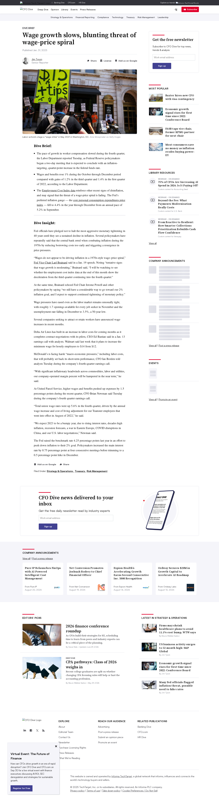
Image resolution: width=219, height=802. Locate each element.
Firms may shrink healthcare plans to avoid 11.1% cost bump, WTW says (177, 629)
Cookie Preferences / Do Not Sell (139, 790)
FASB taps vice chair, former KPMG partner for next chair (180, 132)
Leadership (163, 17)
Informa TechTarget (121, 776)
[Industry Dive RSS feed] (43, 730)
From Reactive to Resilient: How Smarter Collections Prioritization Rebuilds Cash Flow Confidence (177, 227)
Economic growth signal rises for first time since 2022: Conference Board (178, 114)
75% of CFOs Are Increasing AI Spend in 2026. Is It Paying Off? (178, 183)
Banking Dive (59, 2)
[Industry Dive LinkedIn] (25, 730)
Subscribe (192, 9)
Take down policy (111, 790)
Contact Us (64, 737)
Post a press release (169, 345)
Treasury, (80, 471)
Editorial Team (66, 731)
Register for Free (21, 788)
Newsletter (64, 742)
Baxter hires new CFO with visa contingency (179, 97)
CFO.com (71, 2)
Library (64, 9)
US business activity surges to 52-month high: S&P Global (177, 647)
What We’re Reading (69, 758)
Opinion (55, 9)
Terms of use (93, 790)
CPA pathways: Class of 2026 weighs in (91, 664)
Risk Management (146, 17)
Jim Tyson (37, 59)
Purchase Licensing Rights (72, 747)
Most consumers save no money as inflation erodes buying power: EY (179, 150)
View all (153, 243)
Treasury (130, 17)
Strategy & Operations (62, 17)
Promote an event (168, 399)
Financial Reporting (85, 17)
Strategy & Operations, (60, 471)
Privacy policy (77, 790)
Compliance (103, 17)
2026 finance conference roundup (87, 628)
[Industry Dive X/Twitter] (37, 730)
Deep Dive (43, 9)
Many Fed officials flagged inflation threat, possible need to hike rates (176, 685)
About (62, 726)
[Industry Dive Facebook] (31, 730)
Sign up (162, 66)
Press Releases (88, 9)
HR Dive (82, 2)
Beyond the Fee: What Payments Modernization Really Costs (175, 204)
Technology (117, 17)
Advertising (104, 726)
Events (74, 9)
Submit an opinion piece (110, 737)
